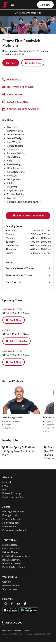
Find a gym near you (13, 511)
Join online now (10, 522)
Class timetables (11, 548)
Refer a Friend (9, 526)
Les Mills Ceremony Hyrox (16, 555)
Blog (4, 489)
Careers (6, 581)
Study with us (9, 589)
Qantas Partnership (12, 496)
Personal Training (11, 563)
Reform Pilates (10, 552)
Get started (20, 12)
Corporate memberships (15, 530)
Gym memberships (12, 518)
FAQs (5, 485)
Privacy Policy (7, 630)
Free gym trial (9, 515)
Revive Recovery (11, 559)
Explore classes (10, 544)
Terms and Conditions (21, 630)
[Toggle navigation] (11, 5)
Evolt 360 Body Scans (13, 567)
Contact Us (8, 481)
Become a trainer (11, 585)
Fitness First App (11, 493)
